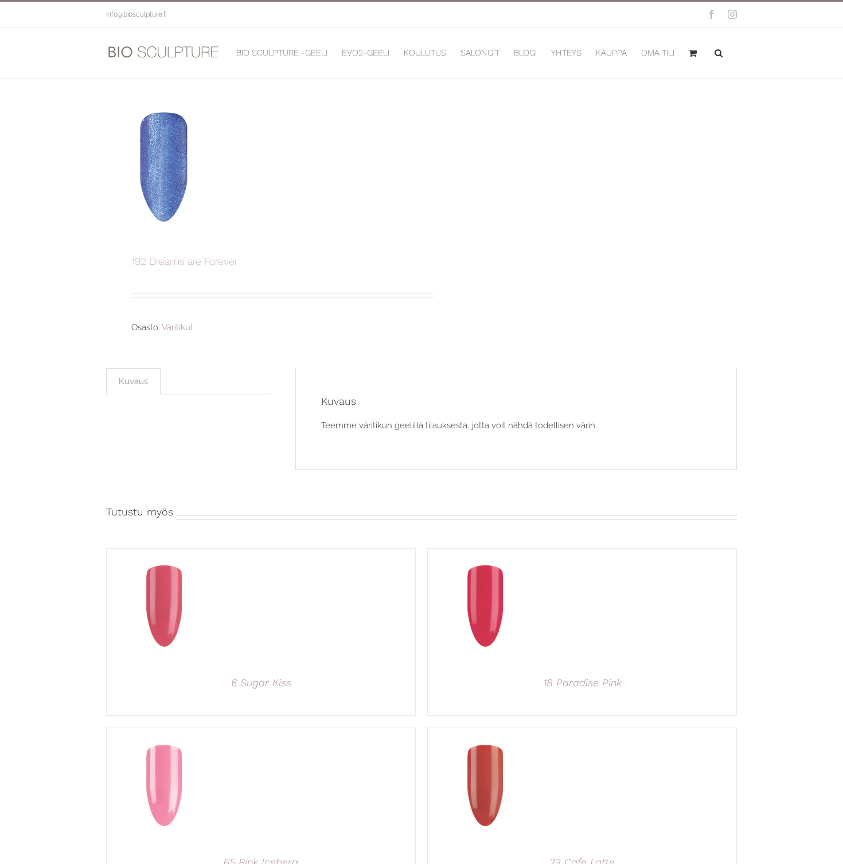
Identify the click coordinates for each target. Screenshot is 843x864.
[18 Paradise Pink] (485, 555)
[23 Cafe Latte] (485, 734)
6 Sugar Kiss (261, 683)
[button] (719, 53)
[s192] (257, 167)
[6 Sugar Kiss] (164, 555)
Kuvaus (133, 381)
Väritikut (177, 327)
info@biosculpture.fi (136, 14)
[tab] (133, 381)
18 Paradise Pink (582, 683)
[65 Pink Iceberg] (164, 734)
